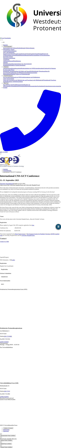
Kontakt (5, 87)
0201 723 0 (7, 391)
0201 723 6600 (8, 336)
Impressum (6, 431)
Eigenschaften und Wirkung (10, 48)
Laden (13, 260)
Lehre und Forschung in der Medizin (12, 80)
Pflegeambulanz (7, 74)
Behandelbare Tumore (8, 49)
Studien (5, 81)
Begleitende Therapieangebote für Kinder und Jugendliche (17, 71)
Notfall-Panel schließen (6, 443)
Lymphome (6, 51)
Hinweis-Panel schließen (6, 440)
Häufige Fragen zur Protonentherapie (20, 74)
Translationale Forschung (49, 80)
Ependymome (6, 53)
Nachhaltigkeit (40, 86)
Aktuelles (8, 86)
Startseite (5, 45)
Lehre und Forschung (8, 78)
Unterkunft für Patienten (50, 68)
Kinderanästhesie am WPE (27, 68)
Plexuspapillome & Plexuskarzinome (40, 55)
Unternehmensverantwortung (51, 86)
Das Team (10, 84)
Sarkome (5, 62)
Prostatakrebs (6, 65)
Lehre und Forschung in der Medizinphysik (32, 80)
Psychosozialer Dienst (8, 70)
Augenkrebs (6, 59)
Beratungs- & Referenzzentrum (15, 81)
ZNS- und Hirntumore (8, 52)
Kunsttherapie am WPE (15, 72)
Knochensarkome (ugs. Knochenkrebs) (22, 64)
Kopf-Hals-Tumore (8, 56)
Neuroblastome (13, 51)
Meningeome (28, 55)
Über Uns (6, 83)
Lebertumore (22, 65)
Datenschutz (6, 429)
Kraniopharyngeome (11, 55)
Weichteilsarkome (7, 64)
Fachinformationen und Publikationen (30, 77)
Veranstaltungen (15, 86)
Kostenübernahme (39, 68)
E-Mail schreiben (4, 341)
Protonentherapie (8, 46)
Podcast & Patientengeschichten (29, 72)
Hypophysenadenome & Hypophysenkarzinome (26, 53)
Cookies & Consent (8, 428)
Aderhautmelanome (8, 61)
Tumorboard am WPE (15, 77)
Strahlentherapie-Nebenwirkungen (25, 48)
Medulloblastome (20, 55)
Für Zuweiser (6, 77)
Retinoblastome (17, 61)
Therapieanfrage (7, 68)
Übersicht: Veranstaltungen (7, 183)
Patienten (6, 67)
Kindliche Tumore (14, 65)
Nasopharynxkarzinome (9, 58)
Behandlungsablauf (16, 68)
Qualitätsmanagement (18, 84)
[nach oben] (0, 153)
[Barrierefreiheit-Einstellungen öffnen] (58, 226)
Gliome (12, 53)
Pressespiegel (22, 86)
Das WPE (5, 84)
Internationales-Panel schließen (8, 435)
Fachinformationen (8, 75)
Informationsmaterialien (31, 86)
